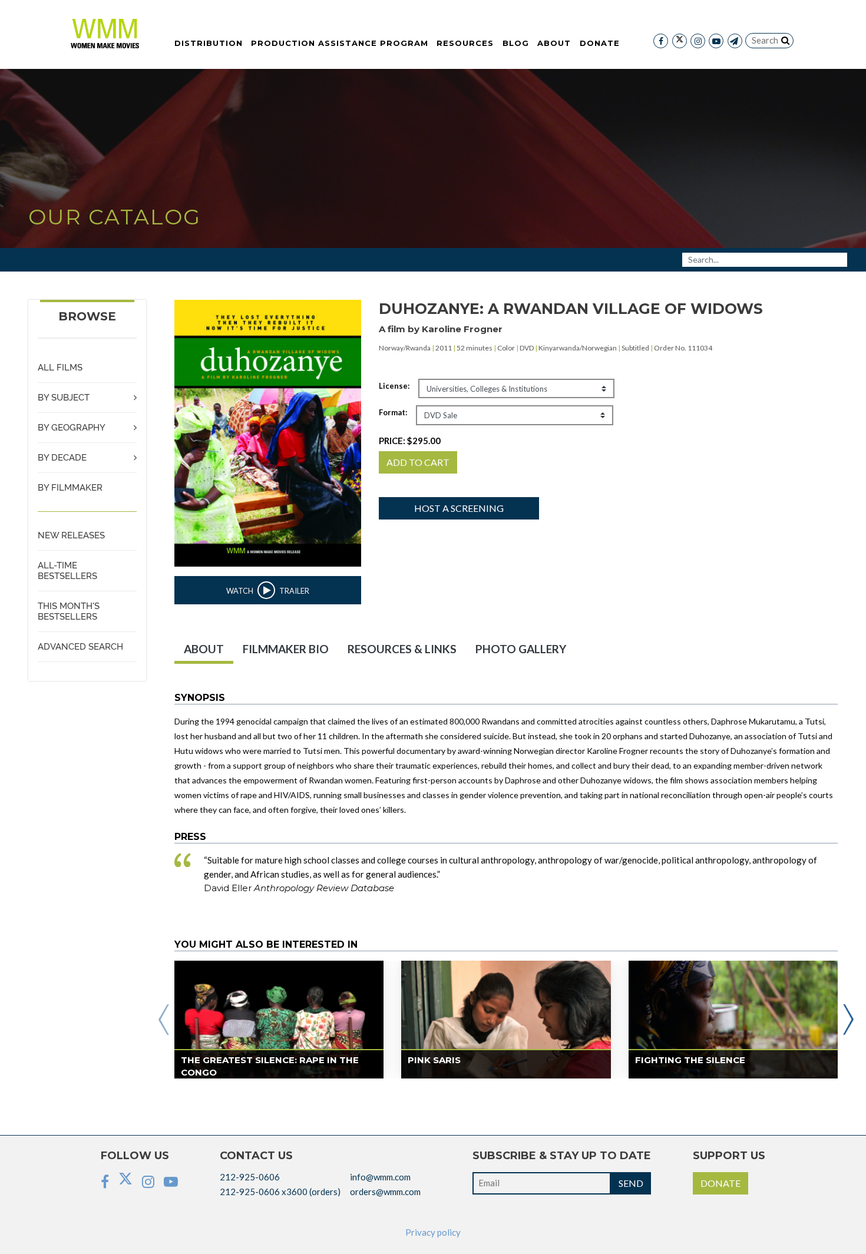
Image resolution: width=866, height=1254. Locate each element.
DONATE (720, 1183)
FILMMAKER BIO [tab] (286, 649)
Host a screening (459, 508)
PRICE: (410, 440)
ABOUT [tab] (204, 649)
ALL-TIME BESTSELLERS (67, 570)
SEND (631, 1183)
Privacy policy (433, 1232)
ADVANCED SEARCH (80, 646)
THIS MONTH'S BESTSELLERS (69, 611)
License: (394, 386)
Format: (393, 412)
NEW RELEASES (71, 535)
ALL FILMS (60, 367)
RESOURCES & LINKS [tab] (402, 649)
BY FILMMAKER (70, 487)
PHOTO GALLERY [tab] (520, 649)
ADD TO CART (417, 462)
